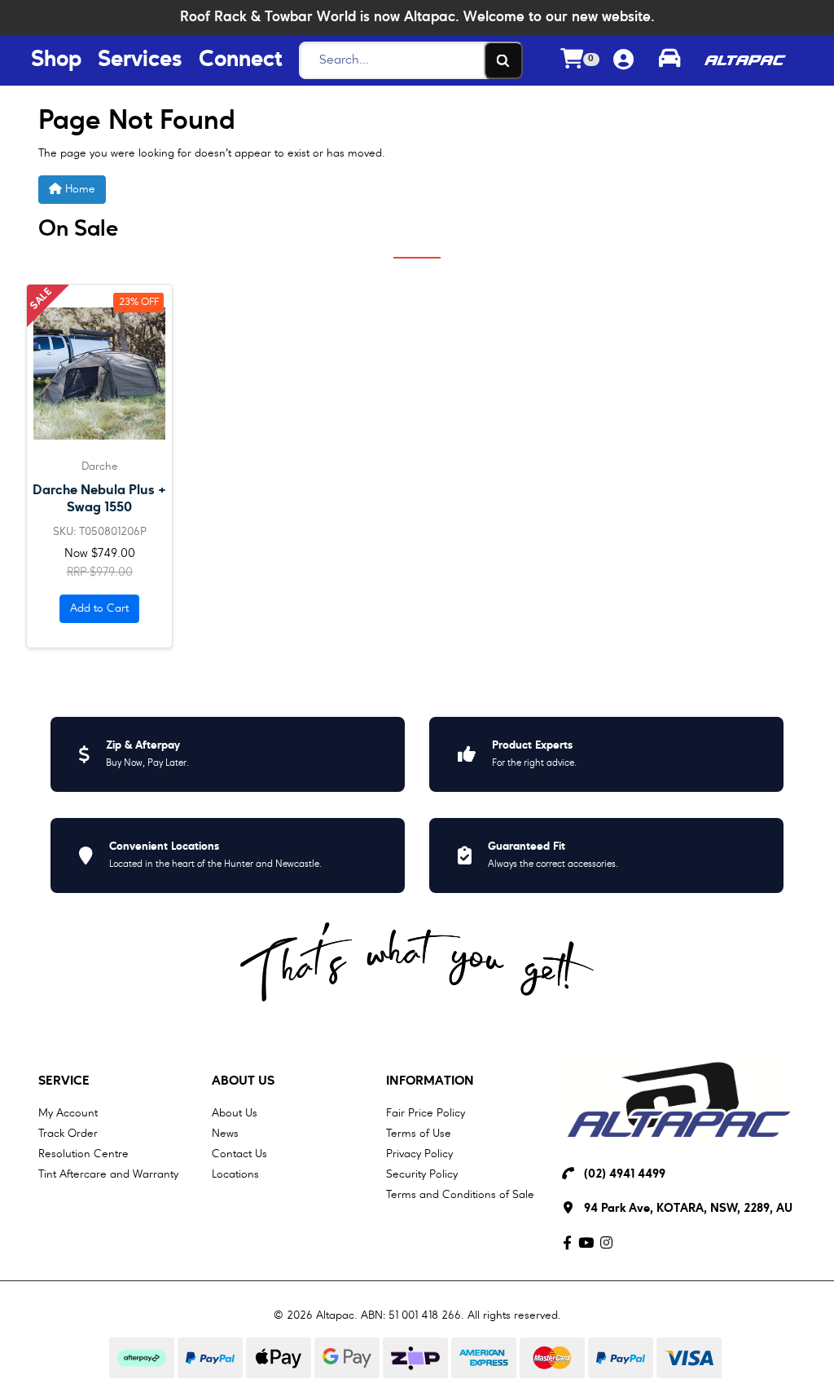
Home (78, 189)
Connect (240, 60)
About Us (243, 1081)
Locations (235, 1174)
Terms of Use (418, 1133)
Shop (56, 60)
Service (64, 1081)
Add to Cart (99, 608)
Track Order (68, 1133)
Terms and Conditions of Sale (460, 1194)
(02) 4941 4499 (624, 1175)
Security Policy (422, 1174)
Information (430, 1081)
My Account (68, 1113)
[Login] (623, 60)
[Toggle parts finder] (669, 60)
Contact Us (239, 1154)
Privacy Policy (419, 1154)
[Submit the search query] (503, 60)
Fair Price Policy (425, 1113)
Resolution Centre (83, 1154)
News (225, 1133)
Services (140, 60)
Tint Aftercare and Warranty (108, 1174)
